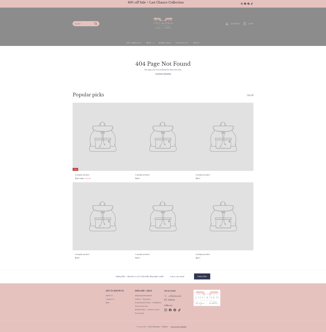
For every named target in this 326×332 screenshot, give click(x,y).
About (196, 43)
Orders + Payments (143, 299)
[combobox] (86, 23)
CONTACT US (182, 43)
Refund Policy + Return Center (147, 309)
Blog (107, 302)
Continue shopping (163, 73)
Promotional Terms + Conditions (148, 302)
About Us (109, 295)
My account (139, 313)
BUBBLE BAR (165, 43)
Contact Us (110, 299)
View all (250, 95)
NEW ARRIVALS (133, 43)
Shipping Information (143, 295)
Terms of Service (141, 306)
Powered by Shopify (179, 326)
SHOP (149, 43)
